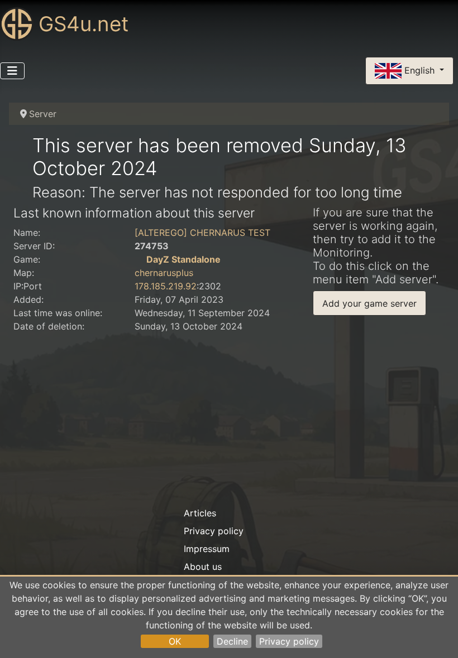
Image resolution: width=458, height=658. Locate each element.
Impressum (207, 548)
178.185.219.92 (166, 286)
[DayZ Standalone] (139, 259)
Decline (232, 641)
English (419, 69)
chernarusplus (164, 272)
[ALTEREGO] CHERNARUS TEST (202, 232)
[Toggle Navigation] (12, 70)
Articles (200, 513)
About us (203, 566)
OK (175, 641)
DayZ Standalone (183, 259)
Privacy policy (289, 641)
